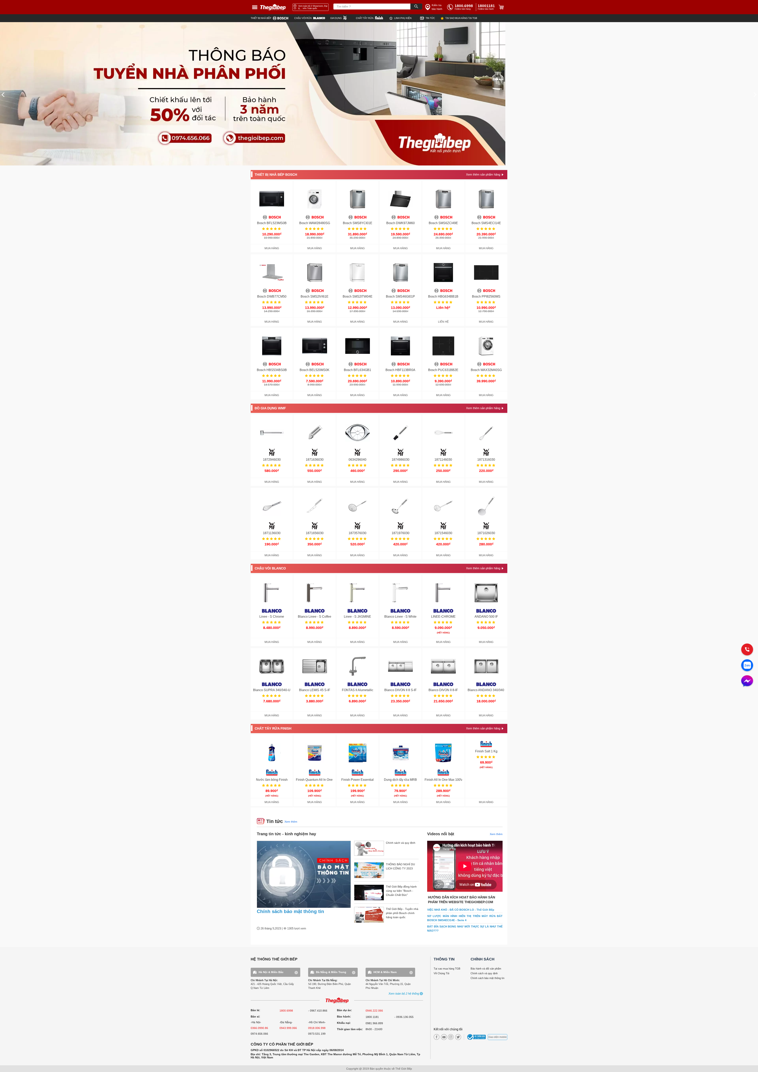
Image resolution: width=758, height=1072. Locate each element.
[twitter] (457, 1037)
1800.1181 (372, 1016)
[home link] (273, 7)
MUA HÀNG (272, 248)
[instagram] (451, 1037)
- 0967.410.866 (317, 1010)
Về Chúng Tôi (441, 973)
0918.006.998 (317, 1028)
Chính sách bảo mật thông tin (290, 911)
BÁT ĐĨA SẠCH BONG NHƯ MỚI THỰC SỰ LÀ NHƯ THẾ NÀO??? (465, 928)
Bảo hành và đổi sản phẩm (486, 968)
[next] (755, 95)
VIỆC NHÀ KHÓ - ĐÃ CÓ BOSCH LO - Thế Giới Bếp (460, 909)
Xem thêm (290, 821)
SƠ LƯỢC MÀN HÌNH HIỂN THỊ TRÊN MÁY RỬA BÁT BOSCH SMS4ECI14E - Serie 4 (465, 918)
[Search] (416, 6)
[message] (747, 681)
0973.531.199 (317, 1033)
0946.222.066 (374, 1010)
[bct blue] (477, 1037)
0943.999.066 (288, 1028)
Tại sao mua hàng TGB (447, 968)
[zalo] (747, 665)
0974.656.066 (259, 1033)
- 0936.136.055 (404, 1016)
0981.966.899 (374, 1023)
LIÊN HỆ (443, 321)
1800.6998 (286, 1010)
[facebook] (436, 1037)
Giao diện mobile (497, 1037)
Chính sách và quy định (484, 973)
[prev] (3, 95)
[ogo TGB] (337, 1000)
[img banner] (379, 93)
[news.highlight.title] (304, 874)
